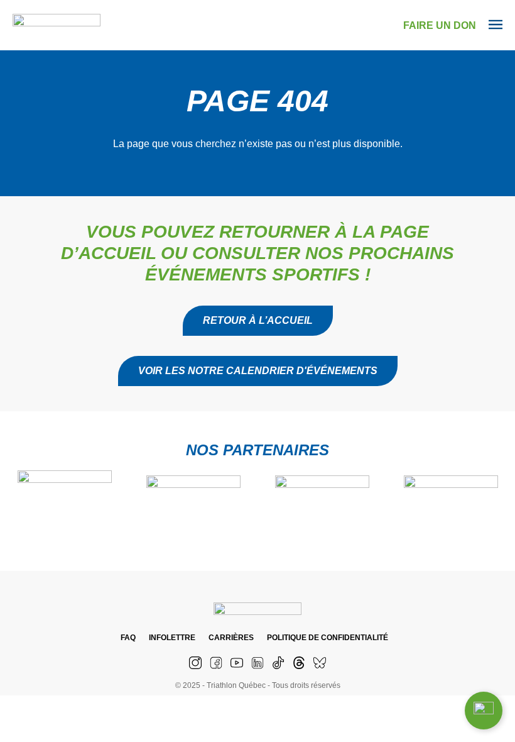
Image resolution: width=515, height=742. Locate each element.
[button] (258, 371)
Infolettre (172, 637)
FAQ (128, 637)
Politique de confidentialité (327, 637)
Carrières (231, 637)
